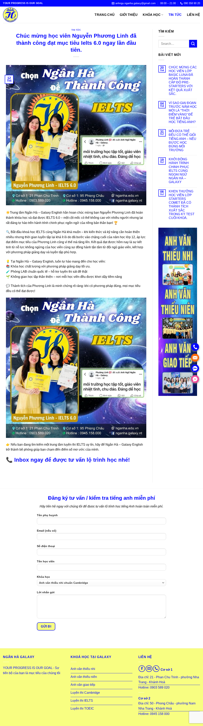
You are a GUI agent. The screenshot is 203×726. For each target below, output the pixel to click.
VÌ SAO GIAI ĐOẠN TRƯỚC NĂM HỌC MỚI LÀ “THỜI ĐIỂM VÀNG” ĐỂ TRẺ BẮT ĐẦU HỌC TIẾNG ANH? (183, 112)
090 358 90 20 (192, 3)
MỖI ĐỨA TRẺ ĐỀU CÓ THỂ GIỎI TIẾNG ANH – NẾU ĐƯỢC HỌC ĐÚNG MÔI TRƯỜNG (182, 140)
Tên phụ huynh (47, 515)
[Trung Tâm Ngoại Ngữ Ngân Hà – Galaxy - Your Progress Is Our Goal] (23, 15)
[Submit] (193, 44)
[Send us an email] (149, 668)
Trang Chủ (105, 14)
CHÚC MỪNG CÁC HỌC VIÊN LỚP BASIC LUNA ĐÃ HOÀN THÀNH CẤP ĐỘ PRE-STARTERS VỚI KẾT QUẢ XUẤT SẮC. (183, 81)
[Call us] (156, 668)
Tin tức (175, 14)
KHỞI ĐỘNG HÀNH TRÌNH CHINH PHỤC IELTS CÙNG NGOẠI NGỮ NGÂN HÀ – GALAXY (179, 171)
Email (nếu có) (46, 530)
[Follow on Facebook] (142, 668)
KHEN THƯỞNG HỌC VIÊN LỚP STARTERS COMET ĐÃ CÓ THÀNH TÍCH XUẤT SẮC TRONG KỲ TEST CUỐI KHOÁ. (181, 205)
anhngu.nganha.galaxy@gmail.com (135, 3)
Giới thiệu (129, 14)
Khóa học (152, 14)
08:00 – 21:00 (168, 3)
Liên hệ (193, 14)
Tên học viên (46, 561)
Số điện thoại (46, 546)
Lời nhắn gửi (46, 592)
